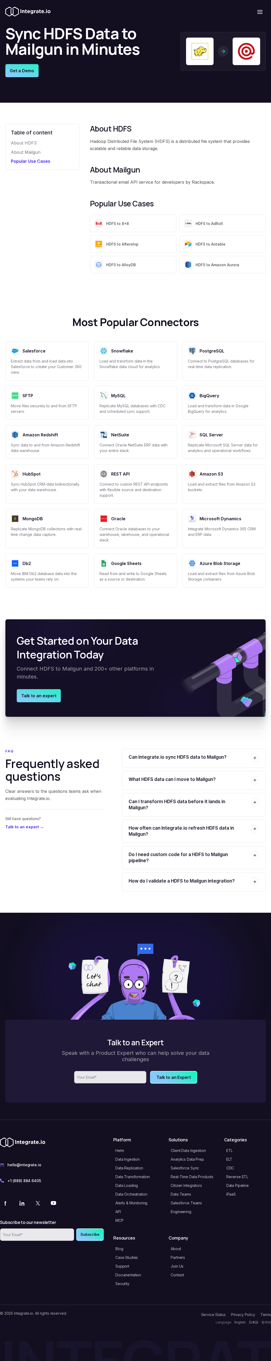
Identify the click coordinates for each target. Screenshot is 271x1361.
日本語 (253, 1322)
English (240, 1322)
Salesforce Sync (185, 1168)
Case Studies (126, 1257)
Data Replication (129, 1168)
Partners (178, 1257)
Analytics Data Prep (187, 1159)
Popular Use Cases (30, 161)
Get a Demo (22, 70)
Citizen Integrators (186, 1185)
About (176, 1248)
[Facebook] (6, 1203)
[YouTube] (53, 1203)
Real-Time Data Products (192, 1176)
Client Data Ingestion (188, 1150)
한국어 (266, 1322)
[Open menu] (260, 12)
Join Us (177, 1266)
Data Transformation (132, 1176)
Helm (119, 1150)
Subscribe (90, 1234)
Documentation (128, 1275)
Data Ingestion (127, 1159)
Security (122, 1283)
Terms (265, 1314)
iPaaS (231, 1194)
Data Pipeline (237, 1185)
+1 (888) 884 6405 (24, 1180)
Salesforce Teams (186, 1203)
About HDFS (24, 143)
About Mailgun (25, 152)
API (118, 1211)
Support (122, 1266)
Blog (119, 1248)
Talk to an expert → (24, 826)
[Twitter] (37, 1203)
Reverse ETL (237, 1176)
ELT (229, 1159)
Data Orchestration (131, 1194)
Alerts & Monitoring (131, 1203)
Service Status (213, 1314)
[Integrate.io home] (28, 12)
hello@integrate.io (24, 1165)
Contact (177, 1275)
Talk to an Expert (173, 1077)
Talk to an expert (38, 695)
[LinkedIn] (22, 1203)
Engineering (181, 1211)
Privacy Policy (243, 1314)
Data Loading (126, 1185)
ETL (229, 1150)
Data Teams (181, 1194)
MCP (119, 1220)
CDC (230, 1168)
